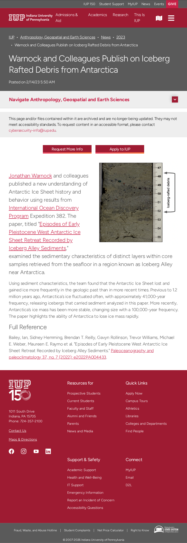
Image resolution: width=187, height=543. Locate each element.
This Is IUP (139, 17)
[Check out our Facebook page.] (11, 451)
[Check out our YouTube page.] (36, 451)
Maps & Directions (23, 439)
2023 (120, 37)
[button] (171, 18)
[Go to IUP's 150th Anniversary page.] (20, 390)
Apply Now (134, 393)
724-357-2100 (31, 421)
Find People (135, 431)
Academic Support (81, 470)
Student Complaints (77, 530)
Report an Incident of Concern (90, 500)
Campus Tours (137, 401)
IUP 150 (89, 4)
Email (130, 477)
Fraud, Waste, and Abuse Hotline (35, 530)
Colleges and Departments (146, 424)
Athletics (132, 408)
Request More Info (67, 149)
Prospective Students (84, 393)
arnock (44, 175)
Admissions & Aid (67, 17)
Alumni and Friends (82, 416)
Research (120, 14)
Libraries (132, 416)
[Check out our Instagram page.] (23, 451)
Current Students (80, 401)
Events (159, 4)
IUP (11, 37)
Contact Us (17, 431)
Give (172, 4)
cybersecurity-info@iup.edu (32, 130)
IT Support (75, 485)
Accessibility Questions (85, 508)
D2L (129, 485)
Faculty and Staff (80, 408)
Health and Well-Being (84, 477)
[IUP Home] (31, 17)
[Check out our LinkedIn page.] (48, 451)
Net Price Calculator (110, 530)
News (145, 4)
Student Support (111, 4)
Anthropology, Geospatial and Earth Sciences (57, 37)
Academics (97, 14)
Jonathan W (23, 175)
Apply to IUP (120, 149)
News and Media (80, 431)
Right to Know (140, 530)
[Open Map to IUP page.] (159, 18)
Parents (73, 424)
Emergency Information (85, 493)
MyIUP (133, 4)
